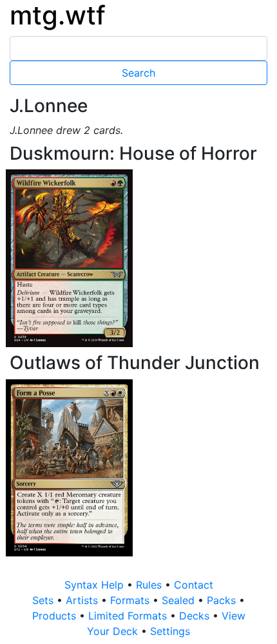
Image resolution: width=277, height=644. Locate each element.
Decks (196, 615)
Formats (131, 600)
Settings (170, 631)
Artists (83, 600)
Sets (44, 600)
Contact (193, 584)
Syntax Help (95, 584)
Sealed (180, 600)
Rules (150, 584)
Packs (223, 600)
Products (55, 615)
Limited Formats (129, 615)
